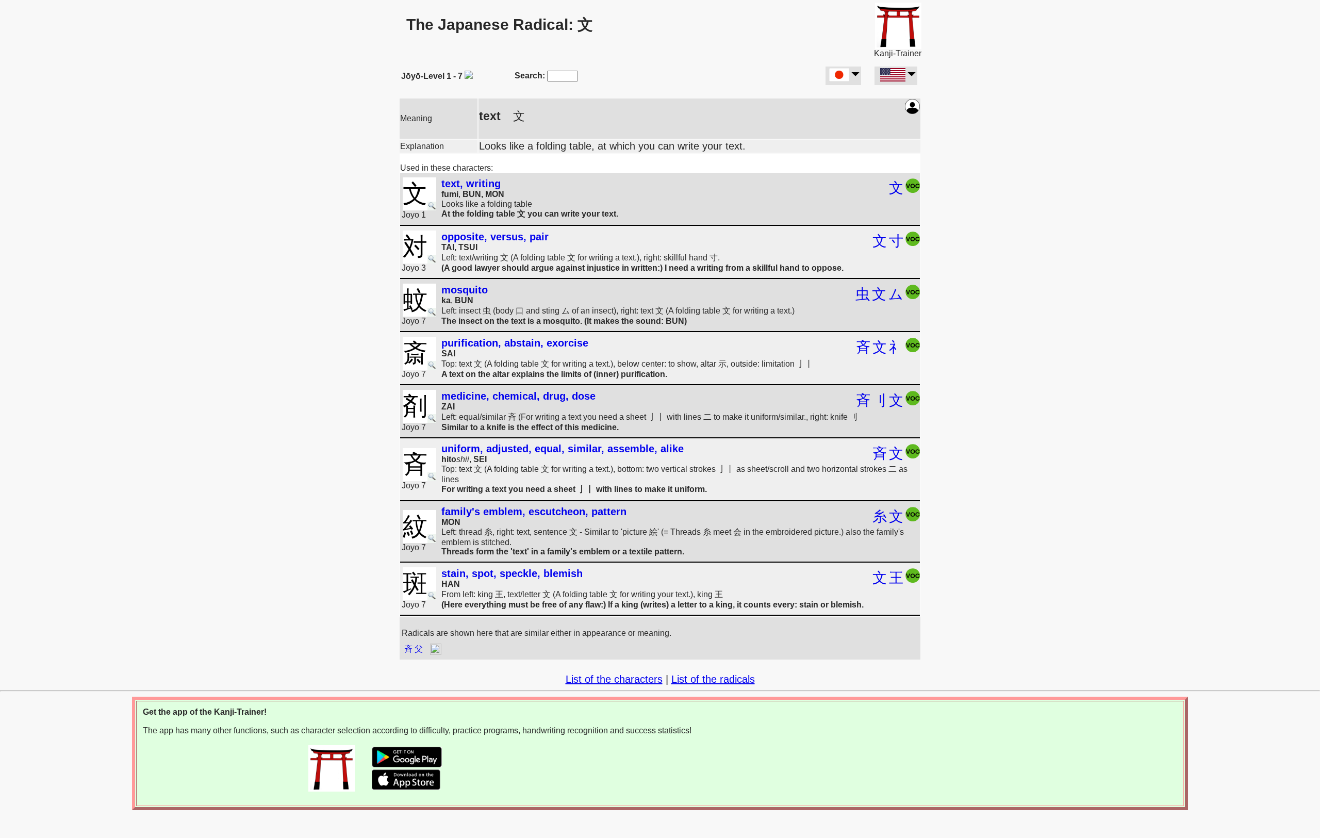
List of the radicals (713, 679)
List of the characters (614, 679)
